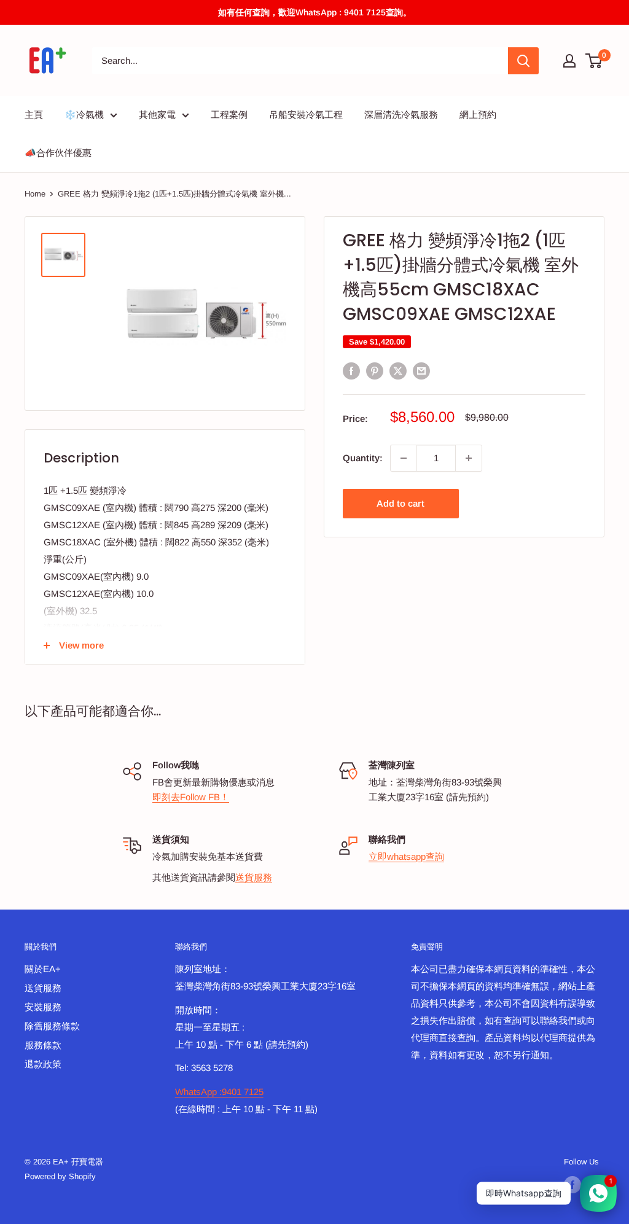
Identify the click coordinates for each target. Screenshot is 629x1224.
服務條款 (43, 1045)
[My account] (569, 61)
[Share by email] (421, 371)
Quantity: (363, 458)
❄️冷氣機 (84, 114)
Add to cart (400, 503)
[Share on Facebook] (351, 371)
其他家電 (157, 114)
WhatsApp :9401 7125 (219, 1091)
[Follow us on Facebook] (572, 1184)
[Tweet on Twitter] (398, 371)
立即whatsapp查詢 (406, 856)
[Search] (523, 60)
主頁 (34, 114)
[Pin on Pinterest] (374, 371)
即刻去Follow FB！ (190, 797)
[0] (594, 60)
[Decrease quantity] (403, 458)
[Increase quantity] (469, 458)
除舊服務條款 (52, 1026)
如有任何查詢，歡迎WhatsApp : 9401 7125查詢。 (315, 12)
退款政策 (43, 1064)
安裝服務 (43, 1007)
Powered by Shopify (60, 1176)
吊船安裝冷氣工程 (306, 114)
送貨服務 (253, 877)
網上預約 (477, 114)
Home (35, 193)
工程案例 (229, 114)
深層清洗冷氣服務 (401, 114)
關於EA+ (43, 969)
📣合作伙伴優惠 (58, 152)
